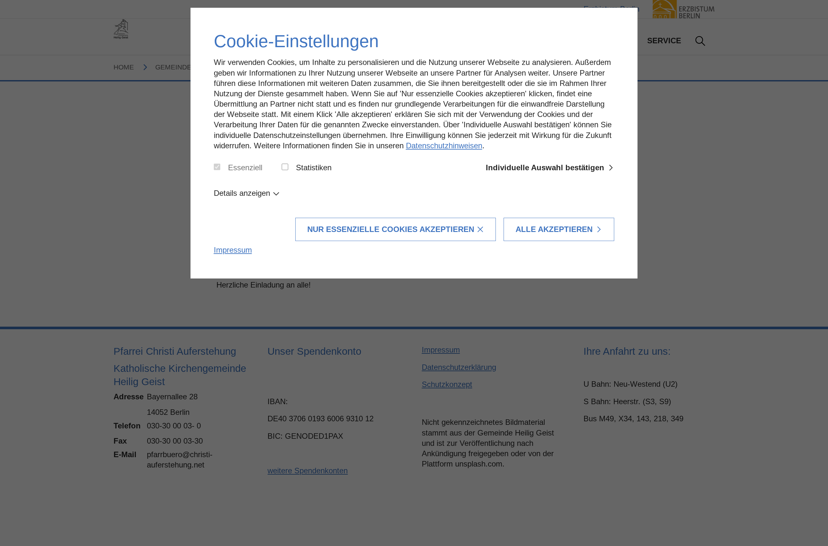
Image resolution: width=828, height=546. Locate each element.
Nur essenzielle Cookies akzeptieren (390, 229)
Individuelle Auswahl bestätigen (545, 167)
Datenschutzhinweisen (444, 145)
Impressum (233, 250)
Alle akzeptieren (554, 229)
